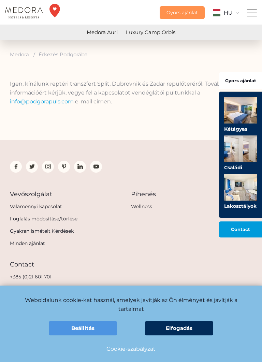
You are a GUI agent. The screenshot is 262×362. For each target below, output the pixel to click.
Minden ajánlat (27, 243)
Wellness (141, 206)
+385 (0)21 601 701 (31, 277)
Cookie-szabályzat (131, 349)
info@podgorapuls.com (42, 101)
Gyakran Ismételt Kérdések (42, 231)
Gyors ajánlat (182, 13)
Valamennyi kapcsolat (36, 206)
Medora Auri (102, 32)
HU (228, 13)
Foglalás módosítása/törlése (43, 219)
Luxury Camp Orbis (150, 32)
